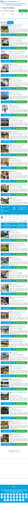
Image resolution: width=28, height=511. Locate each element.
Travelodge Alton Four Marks (17, 326)
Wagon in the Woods (15, 434)
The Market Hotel (14, 118)
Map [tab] (10, 22)
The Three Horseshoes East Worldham (18, 51)
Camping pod (14, 230)
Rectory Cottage (14, 64)
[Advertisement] (14, 468)
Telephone (7, 224)
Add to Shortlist (7, 34)
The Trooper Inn (14, 352)
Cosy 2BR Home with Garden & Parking (19, 184)
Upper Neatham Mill (15, 131)
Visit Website (7, 227)
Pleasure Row (14, 158)
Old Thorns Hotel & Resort (16, 339)
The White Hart (14, 171)
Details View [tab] (3, 22)
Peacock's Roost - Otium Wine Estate (18, 38)
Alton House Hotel (14, 92)
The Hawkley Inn (14, 257)
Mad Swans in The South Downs (17, 243)
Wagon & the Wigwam (15, 421)
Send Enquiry (20, 224)
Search (23, 11)
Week (19, 207)
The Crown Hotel (14, 105)
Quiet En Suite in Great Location (17, 145)
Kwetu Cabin (14, 284)
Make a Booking (20, 34)
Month (19, 209)
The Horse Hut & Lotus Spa (16, 366)
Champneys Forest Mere (16, 379)
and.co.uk (11, 1)
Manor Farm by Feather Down (17, 25)
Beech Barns (13, 198)
